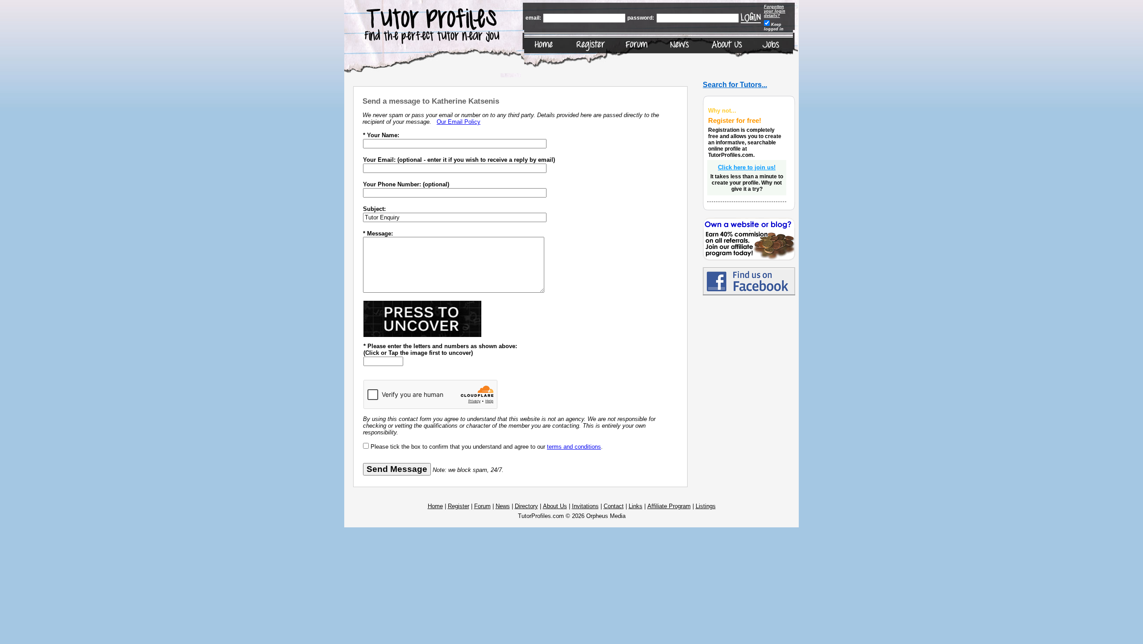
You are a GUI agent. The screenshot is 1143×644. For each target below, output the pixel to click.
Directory (526, 506)
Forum (482, 506)
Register (458, 506)
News (503, 506)
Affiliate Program (669, 506)
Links (635, 506)
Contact (614, 506)
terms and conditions (574, 446)
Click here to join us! (747, 167)
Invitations (585, 506)
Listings (706, 506)
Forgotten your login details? (774, 11)
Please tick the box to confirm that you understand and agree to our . (487, 446)
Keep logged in (774, 26)
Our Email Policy (458, 121)
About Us (555, 506)
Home (435, 506)
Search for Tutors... (735, 84)
